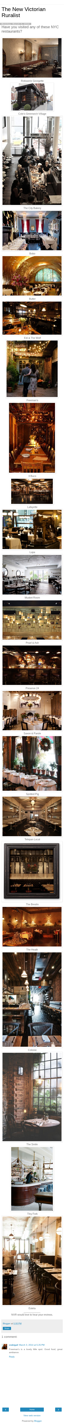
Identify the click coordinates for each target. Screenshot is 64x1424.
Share (6, 1328)
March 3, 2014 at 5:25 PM (32, 1345)
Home (32, 1409)
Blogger (38, 1421)
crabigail (13, 1345)
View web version (32, 1415)
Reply (12, 1356)
